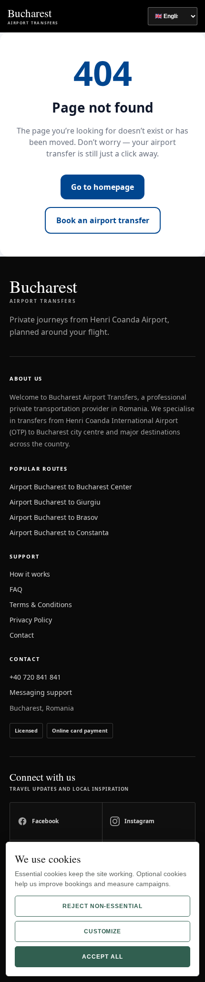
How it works (30, 574)
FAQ (16, 589)
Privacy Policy (31, 619)
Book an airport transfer (102, 220)
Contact (22, 635)
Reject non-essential (102, 906)
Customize (103, 931)
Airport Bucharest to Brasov (54, 517)
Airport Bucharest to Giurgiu (55, 502)
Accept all (102, 956)
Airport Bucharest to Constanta (59, 532)
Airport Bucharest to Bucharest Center (71, 486)
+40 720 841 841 (35, 677)
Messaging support (41, 692)
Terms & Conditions (41, 604)
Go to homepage (102, 187)
